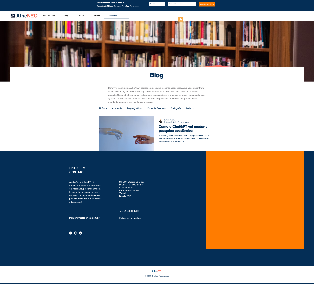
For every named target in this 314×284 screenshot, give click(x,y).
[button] (307, 7)
